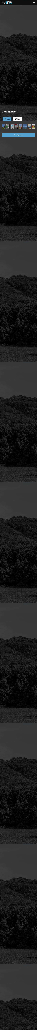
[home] (7, 2)
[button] (34, 2)
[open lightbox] (3, 126)
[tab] (7, 119)
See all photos (18, 135)
